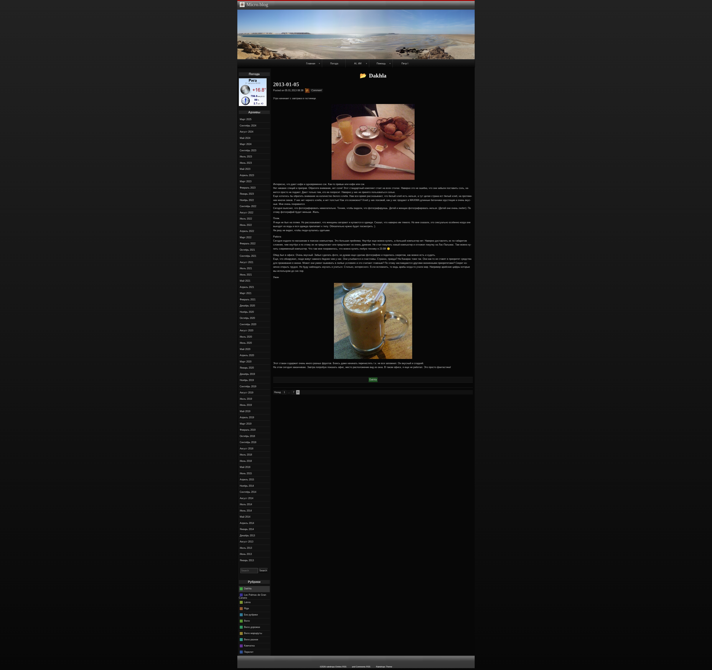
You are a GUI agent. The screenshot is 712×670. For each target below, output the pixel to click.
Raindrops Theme (384, 667)
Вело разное (251, 639)
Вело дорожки (252, 627)
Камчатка (249, 645)
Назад (277, 392)
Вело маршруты (253, 633)
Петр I (404, 63)
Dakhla (247, 588)
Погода (334, 63)
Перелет (248, 652)
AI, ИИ (357, 63)
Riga (246, 608)
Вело (247, 620)
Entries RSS (340, 667)
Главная (310, 63)
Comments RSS (363, 667)
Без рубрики (251, 614)
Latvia (247, 602)
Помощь (381, 63)
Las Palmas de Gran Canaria (252, 596)
